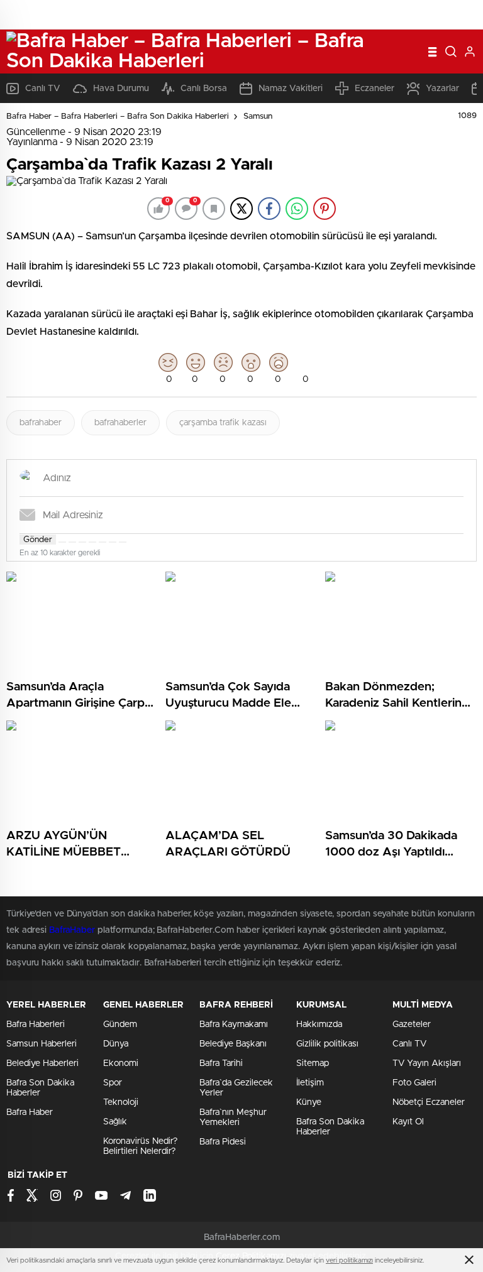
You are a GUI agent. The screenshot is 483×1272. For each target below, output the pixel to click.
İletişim (310, 1083)
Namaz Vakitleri (290, 88)
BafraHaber (72, 930)
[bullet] (102, 542)
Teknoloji (120, 1102)
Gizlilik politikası (327, 1044)
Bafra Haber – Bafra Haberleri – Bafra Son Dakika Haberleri (117, 116)
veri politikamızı (349, 1260)
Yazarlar (442, 88)
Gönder (37, 539)
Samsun (257, 116)
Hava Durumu (121, 88)
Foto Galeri (414, 1083)
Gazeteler (411, 1024)
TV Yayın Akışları (426, 1063)
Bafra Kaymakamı (233, 1024)
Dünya (115, 1044)
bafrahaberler (120, 422)
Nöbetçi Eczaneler (428, 1102)
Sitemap (312, 1063)
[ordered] (92, 542)
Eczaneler (374, 88)
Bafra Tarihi (221, 1063)
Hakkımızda (319, 1024)
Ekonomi (120, 1063)
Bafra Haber (29, 1112)
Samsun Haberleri (41, 1044)
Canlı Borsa (203, 88)
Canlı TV (42, 88)
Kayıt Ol (408, 1121)
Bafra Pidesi (222, 1142)
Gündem (120, 1024)
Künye (308, 1102)
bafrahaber (40, 422)
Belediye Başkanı (233, 1044)
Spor (112, 1083)
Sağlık (115, 1121)
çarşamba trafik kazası (223, 422)
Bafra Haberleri (35, 1024)
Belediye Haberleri (42, 1063)
